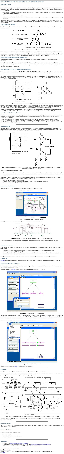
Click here (2, 260)
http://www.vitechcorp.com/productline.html (19, 443)
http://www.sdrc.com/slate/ (35, 445)
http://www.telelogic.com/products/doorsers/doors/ (41, 444)
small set (14, 269)
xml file (16, 366)
